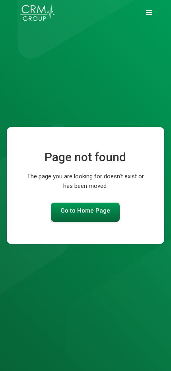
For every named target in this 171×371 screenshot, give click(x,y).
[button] (149, 13)
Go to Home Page (85, 210)
